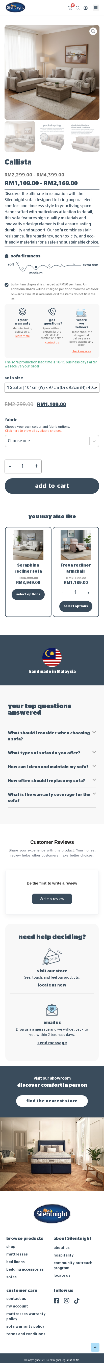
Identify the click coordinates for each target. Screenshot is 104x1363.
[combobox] (52, 388)
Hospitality (64, 1255)
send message (52, 1043)
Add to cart (52, 486)
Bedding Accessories (25, 1269)
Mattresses (17, 1254)
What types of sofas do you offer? (44, 753)
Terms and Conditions (25, 1334)
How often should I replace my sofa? (46, 781)
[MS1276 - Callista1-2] (52, 72)
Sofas (11, 1277)
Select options (28, 594)
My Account (17, 1306)
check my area (81, 351)
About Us (62, 1248)
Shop (10, 1247)
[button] (96, 8)
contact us (52, 342)
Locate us (62, 1275)
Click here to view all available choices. (33, 431)
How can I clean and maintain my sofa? (48, 767)
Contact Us (16, 1299)
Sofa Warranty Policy (25, 1326)
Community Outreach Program (73, 1265)
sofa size (14, 378)
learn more (22, 336)
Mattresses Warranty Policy (26, 1316)
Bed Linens (15, 1262)
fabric (11, 420)
